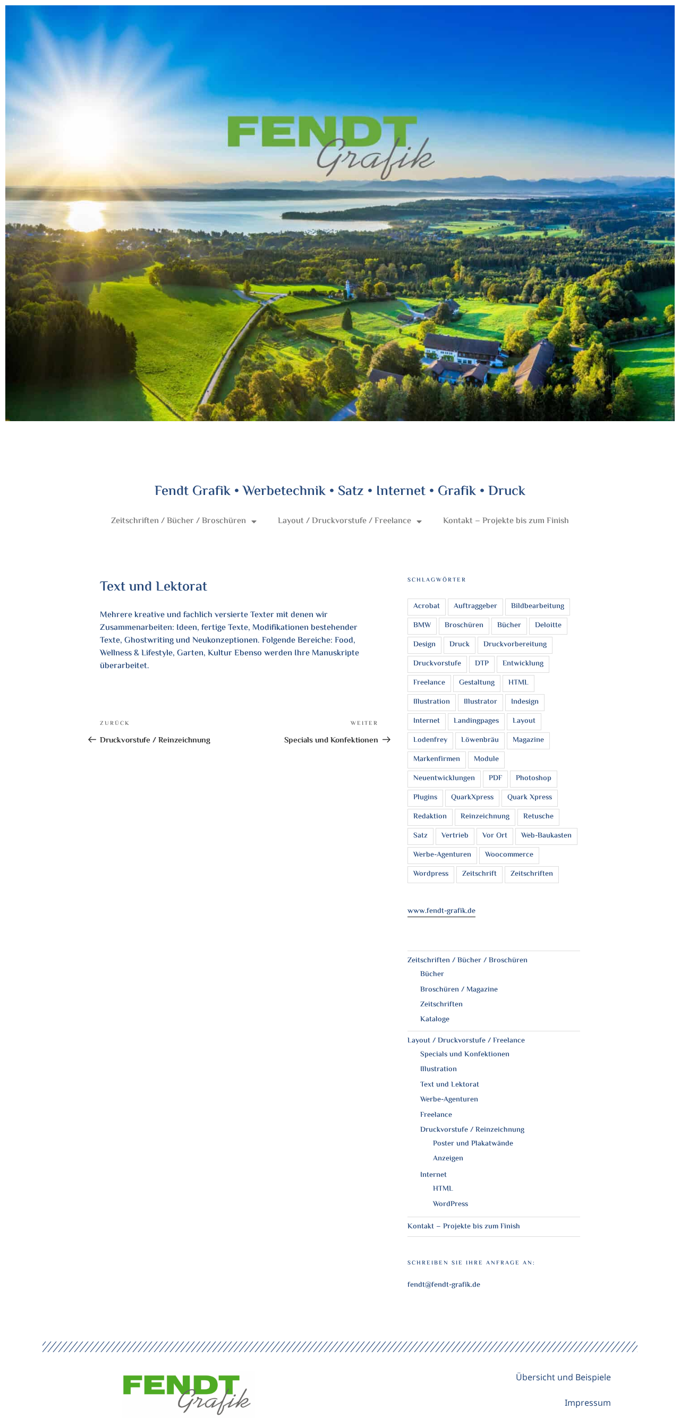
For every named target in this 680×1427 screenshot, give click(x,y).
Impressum (588, 1402)
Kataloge (434, 1020)
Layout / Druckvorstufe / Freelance (344, 521)
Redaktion (430, 817)
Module (486, 759)
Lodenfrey (430, 740)
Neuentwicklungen (444, 778)
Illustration (431, 702)
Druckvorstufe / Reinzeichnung (472, 1130)
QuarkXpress (472, 798)
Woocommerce (509, 855)
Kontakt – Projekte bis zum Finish (506, 521)
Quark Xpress (529, 798)
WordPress (450, 1204)
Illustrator (480, 702)
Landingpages (476, 721)
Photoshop (533, 778)
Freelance (429, 683)
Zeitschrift (479, 874)
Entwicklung (523, 664)
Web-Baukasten (546, 836)
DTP (482, 664)
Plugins (425, 798)
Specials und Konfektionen (464, 1055)
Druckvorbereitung (515, 645)
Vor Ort (494, 836)
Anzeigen (448, 1159)
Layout (524, 721)
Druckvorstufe (437, 664)
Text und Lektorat (449, 1085)
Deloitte (548, 625)
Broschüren (464, 625)
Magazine (528, 740)
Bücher (509, 625)
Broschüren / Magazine (459, 990)
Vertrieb (455, 836)
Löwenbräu (480, 740)
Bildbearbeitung (537, 606)
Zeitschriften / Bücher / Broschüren (178, 521)
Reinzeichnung (485, 817)
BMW (422, 625)
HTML (518, 683)
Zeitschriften (532, 874)
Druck (459, 645)
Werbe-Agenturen (442, 855)
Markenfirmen (436, 759)
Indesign (525, 702)
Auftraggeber (475, 606)
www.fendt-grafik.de (441, 911)
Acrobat (426, 606)
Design (424, 645)
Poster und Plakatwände (473, 1144)
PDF (495, 778)
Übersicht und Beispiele (563, 1377)
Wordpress (430, 874)
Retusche (538, 817)
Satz (420, 836)
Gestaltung (477, 683)
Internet (426, 721)
